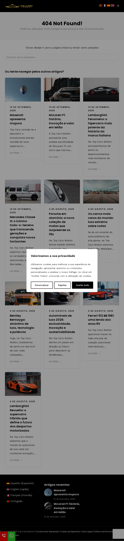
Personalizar (42, 285)
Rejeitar (62, 285)
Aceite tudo (82, 285)
